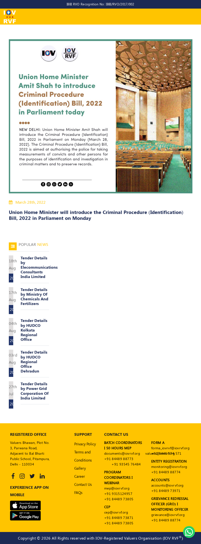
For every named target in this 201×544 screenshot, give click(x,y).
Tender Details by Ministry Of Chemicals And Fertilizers (34, 296)
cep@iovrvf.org (116, 512)
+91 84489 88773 (118, 458)
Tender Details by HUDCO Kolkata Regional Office (34, 330)
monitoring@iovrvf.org (169, 466)
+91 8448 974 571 (166, 453)
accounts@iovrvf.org (167, 485)
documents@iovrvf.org (122, 453)
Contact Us (83, 484)
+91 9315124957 (118, 493)
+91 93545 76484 (126, 464)
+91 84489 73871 (118, 517)
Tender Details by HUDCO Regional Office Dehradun (34, 361)
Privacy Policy (85, 443)
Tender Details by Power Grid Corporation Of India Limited (35, 390)
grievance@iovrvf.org (168, 514)
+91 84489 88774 (165, 472)
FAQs (78, 492)
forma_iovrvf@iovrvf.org (170, 448)
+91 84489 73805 (118, 499)
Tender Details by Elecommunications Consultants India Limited (39, 267)
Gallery (80, 468)
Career (79, 476)
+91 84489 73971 (165, 490)
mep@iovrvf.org (116, 488)
